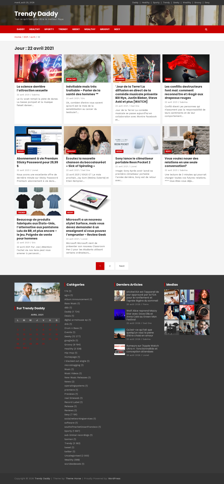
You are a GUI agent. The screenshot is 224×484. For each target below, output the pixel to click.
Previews (69, 394)
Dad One (134, 106)
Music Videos (71, 373)
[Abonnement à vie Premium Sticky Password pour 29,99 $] (38, 140)
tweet (67, 447)
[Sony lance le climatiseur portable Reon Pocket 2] (136, 140)
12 (18, 334)
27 (24, 343)
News (67, 381)
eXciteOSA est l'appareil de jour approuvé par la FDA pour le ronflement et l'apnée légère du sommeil (142, 296)
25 (56, 339)
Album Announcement (76, 299)
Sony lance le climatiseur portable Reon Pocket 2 (134, 160)
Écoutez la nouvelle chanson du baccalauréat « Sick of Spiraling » (86, 162)
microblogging (72, 365)
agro (67, 295)
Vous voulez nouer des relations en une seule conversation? (181, 162)
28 (30, 343)
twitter (68, 451)
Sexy (207, 2)
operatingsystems (74, 385)
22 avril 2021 (23, 94)
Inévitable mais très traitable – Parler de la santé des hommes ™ (83, 90)
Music (67, 369)
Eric (83, 98)
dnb (66, 324)
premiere (69, 389)
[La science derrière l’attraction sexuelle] (38, 68)
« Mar (17, 347)
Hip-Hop (69, 352)
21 (30, 339)
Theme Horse (73, 478)
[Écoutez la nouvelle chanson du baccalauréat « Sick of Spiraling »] (87, 140)
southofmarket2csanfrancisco (81, 426)
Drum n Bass (71, 328)
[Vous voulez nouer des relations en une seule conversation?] (186, 140)
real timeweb (71, 398)
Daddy (135, 2)
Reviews (69, 410)
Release (68, 406)
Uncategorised (72, 455)
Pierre (146, 304)
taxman (68, 439)
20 (24, 339)
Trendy (166, 2)
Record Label (71, 402)
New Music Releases (75, 377)
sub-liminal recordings (76, 435)
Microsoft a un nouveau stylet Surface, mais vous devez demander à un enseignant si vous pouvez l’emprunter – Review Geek (86, 227)
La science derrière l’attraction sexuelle (32, 88)
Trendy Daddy (36, 13)
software (69, 422)
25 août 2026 (133, 304)
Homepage (70, 357)
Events (68, 332)
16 (43, 334)
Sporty (156, 2)
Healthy (145, 2)
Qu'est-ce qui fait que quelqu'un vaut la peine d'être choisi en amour (140, 332)
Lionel (35, 170)
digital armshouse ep (76, 320)
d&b (66, 307)
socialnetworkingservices (78, 418)
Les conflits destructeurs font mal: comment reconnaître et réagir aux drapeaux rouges (184, 92)
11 (56, 329)
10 (50, 329)
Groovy (197, 2)
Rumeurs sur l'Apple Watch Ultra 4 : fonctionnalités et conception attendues (142, 348)
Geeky (176, 2)
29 (37, 343)
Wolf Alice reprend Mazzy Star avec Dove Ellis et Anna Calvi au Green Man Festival (141, 315)
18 (56, 334)
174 (66, 291)
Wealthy (187, 2)
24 (50, 339)
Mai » (26, 347)
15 (37, 334)
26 (17, 343)
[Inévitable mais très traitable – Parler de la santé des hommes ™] (87, 68)
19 (18, 339)
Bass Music (70, 303)
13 (24, 334)
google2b (69, 340)
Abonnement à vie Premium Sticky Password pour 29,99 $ (37, 162)
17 (50, 334)
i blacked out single (75, 361)
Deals (67, 315)
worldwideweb (72, 464)
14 (30, 334)
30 (43, 343)
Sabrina (35, 94)
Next (121, 266)
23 (43, 339)
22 (37, 339)
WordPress (114, 478)
